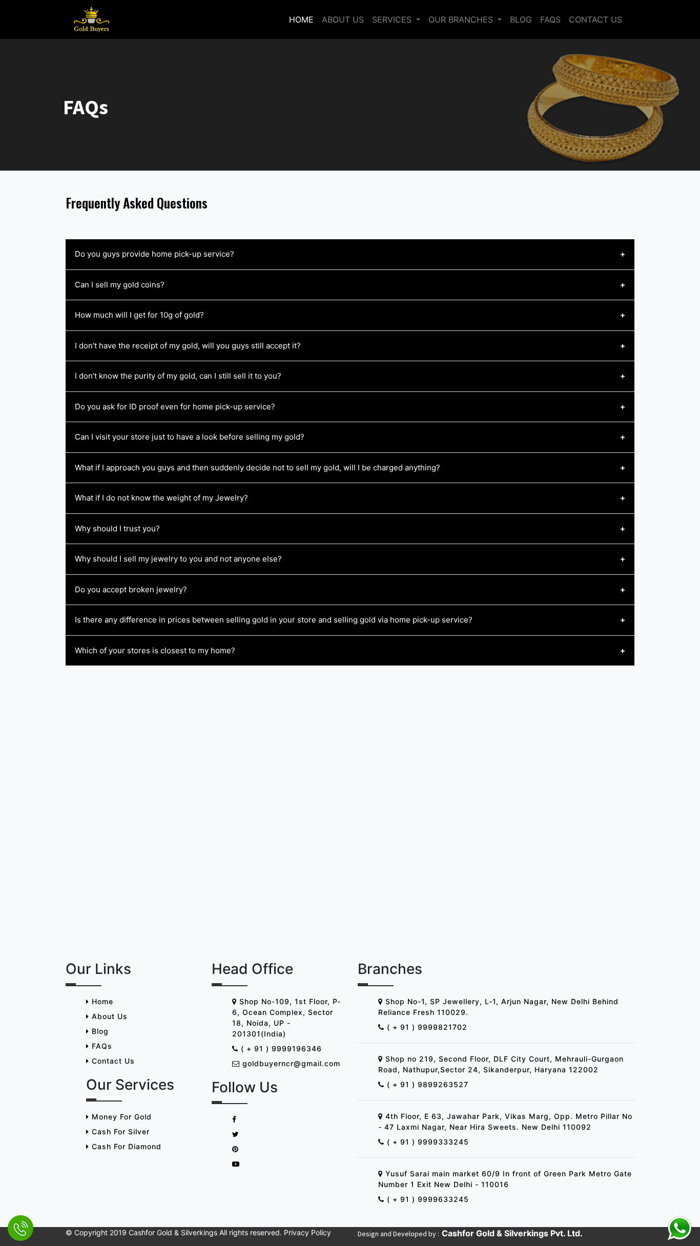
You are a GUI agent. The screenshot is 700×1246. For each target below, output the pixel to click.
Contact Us (112, 1060)
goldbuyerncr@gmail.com (290, 1063)
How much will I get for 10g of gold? (139, 315)
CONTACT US (595, 19)
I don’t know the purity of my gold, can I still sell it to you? (178, 376)
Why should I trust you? (117, 528)
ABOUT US (343, 19)
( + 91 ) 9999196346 (280, 1048)
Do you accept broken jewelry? (131, 589)
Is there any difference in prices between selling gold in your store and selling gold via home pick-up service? (273, 620)
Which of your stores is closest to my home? (155, 650)
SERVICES (393, 19)
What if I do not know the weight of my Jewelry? (161, 498)
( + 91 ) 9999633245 (426, 1199)
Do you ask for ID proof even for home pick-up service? (175, 406)
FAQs (100, 1046)
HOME (301, 19)
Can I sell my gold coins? (119, 284)
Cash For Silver (119, 1131)
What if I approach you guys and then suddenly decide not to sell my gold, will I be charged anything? (257, 467)
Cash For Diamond (125, 1146)
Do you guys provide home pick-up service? (154, 254)
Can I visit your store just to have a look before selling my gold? (189, 437)
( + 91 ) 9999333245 (426, 1141)
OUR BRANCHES (462, 19)
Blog (99, 1031)
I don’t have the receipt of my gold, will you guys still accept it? (188, 345)
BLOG (521, 19)
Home (101, 1001)
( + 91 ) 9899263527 (426, 1084)
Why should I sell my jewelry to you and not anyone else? (178, 559)
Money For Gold (120, 1116)
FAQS (550, 19)
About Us (108, 1016)
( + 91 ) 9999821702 (425, 1027)
